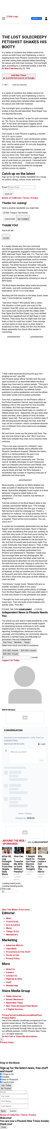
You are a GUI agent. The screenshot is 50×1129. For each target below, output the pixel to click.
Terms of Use (12, 955)
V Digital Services (14, 1009)
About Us (10, 969)
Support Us (36, 18)
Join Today (6, 1085)
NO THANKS (23, 219)
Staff (8, 982)
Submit (13, 1111)
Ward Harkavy (11, 68)
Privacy (34, 198)
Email (5, 187)
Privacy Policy (13, 958)
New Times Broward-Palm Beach (21, 1006)
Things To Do (12, 931)
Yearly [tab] (27, 642)
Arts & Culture (13, 925)
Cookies (19, 1015)
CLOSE (6, 238)
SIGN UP (8, 194)
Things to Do (8, 1074)
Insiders (5, 1077)
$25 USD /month (28, 650)
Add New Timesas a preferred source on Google (18, 76)
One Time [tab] (7, 642)
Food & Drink (12, 921)
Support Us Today (10, 660)
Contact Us (11, 976)
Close (3, 1127)
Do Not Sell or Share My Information (19, 1036)
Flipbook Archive (14, 979)
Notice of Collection (11, 198)
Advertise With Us (14, 945)
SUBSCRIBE (10, 219)
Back (3, 1111)
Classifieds (11, 948)
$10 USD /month (10, 650)
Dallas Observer (13, 996)
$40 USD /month (10, 654)
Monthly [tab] (18, 642)
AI (37, 1015)
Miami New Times (14, 1003)
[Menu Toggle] (3, 18)
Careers (10, 972)
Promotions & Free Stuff (18, 952)
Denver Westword (14, 999)
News (8, 918)
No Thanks (6, 1088)
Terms (26, 198)
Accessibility (29, 1015)
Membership (12, 985)
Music (9, 928)
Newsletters (12, 934)
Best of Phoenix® (10, 1079)
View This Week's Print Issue (15, 909)
